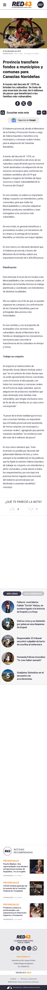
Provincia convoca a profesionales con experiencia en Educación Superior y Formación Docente (14, 913)
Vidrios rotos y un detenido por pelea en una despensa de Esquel (31, 624)
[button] (17, 103)
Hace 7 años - (18, 53)
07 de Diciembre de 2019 (12, 51)
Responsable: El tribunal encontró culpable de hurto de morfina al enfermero (31, 641)
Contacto (13, 979)
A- (44, 112)
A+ (39, 112)
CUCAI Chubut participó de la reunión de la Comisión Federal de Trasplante (15, 888)
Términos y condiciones (28, 979)
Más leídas (12, 593)
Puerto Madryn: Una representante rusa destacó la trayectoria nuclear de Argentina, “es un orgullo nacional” (15, 869)
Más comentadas (33, 593)
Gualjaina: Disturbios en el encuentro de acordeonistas (30, 675)
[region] (23, 532)
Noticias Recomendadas (23, 851)
